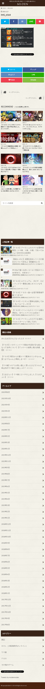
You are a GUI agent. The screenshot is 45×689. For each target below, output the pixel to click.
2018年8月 (5, 549)
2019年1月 (5, 518)
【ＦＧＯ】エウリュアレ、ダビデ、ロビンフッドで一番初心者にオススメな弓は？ (28, 283)
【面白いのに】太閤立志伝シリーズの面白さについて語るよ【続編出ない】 (28, 260)
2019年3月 (5, 505)
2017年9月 (5, 618)
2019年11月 (6, 461)
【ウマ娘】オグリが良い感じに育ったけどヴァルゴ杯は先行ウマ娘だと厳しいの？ (21, 366)
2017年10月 (6, 612)
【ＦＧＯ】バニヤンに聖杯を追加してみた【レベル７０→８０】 (28, 302)
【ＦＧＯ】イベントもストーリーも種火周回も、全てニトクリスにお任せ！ (28, 311)
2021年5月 (5, 411)
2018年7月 (5, 555)
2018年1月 (5, 593)
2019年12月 (6, 455)
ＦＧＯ (26, 255)
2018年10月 (6, 537)
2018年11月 (6, 530)
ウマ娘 (4, 652)
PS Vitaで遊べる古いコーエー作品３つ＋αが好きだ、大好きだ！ (28, 271)
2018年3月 (5, 581)
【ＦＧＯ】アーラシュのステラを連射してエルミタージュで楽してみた (28, 320)
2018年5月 (5, 568)
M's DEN (12, 685)
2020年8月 (5, 423)
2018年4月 (5, 574)
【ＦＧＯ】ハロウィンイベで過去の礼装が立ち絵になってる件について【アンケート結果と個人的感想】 (21, 347)
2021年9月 (5, 405)
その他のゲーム (7, 665)
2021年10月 (6, 398)
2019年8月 (5, 474)
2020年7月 (5, 430)
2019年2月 (5, 511)
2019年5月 (5, 493)
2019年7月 (5, 480)
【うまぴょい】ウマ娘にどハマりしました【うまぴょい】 (21, 375)
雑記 (3, 640)
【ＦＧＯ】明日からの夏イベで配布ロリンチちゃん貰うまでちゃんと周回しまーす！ (21, 357)
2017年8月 (5, 625)
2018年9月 (5, 543)
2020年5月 (5, 436)
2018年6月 (5, 562)
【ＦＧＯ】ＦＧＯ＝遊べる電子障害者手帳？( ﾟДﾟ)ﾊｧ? (28, 293)
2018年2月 (5, 587)
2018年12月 (6, 524)
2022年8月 (5, 392)
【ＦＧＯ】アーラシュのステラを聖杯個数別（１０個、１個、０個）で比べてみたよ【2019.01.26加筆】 (28, 250)
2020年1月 (5, 449)
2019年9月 (5, 467)
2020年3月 (5, 442)
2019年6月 (5, 486)
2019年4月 (5, 499)
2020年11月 (6, 417)
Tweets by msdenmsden (10, 677)
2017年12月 (6, 599)
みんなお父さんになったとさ (16, 338)
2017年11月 (6, 606)
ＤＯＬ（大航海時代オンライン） (14, 646)
